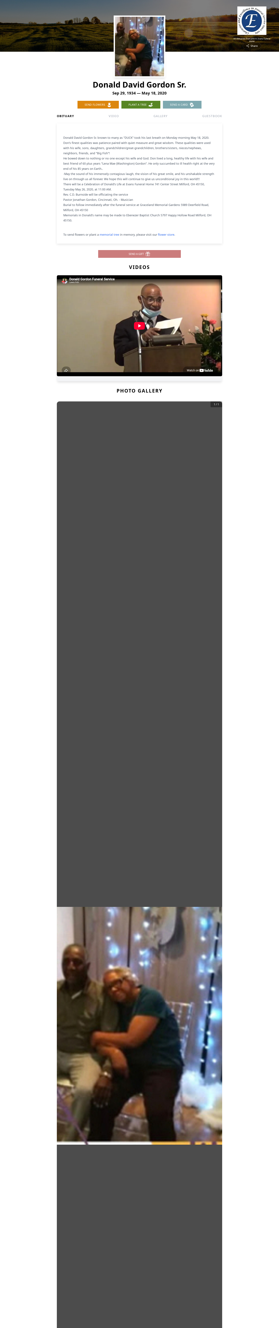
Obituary (65, 116)
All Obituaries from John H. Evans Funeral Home (251, 40)
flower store (166, 234)
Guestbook (212, 116)
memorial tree (109, 234)
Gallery (161, 116)
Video (114, 116)
